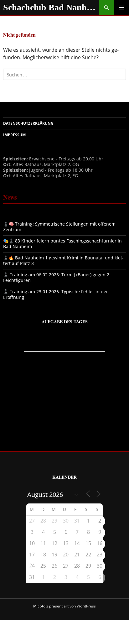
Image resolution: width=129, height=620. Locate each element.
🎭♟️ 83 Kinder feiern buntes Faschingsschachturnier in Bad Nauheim (62, 243)
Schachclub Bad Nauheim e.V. (51, 7)
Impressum (14, 135)
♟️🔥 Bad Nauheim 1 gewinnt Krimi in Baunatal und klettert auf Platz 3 (63, 260)
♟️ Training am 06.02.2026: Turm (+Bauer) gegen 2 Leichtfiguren (56, 277)
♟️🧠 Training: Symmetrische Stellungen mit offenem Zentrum (59, 226)
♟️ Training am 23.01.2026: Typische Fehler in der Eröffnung (55, 294)
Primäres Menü (121, 7)
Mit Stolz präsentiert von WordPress (64, 606)
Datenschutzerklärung (28, 123)
